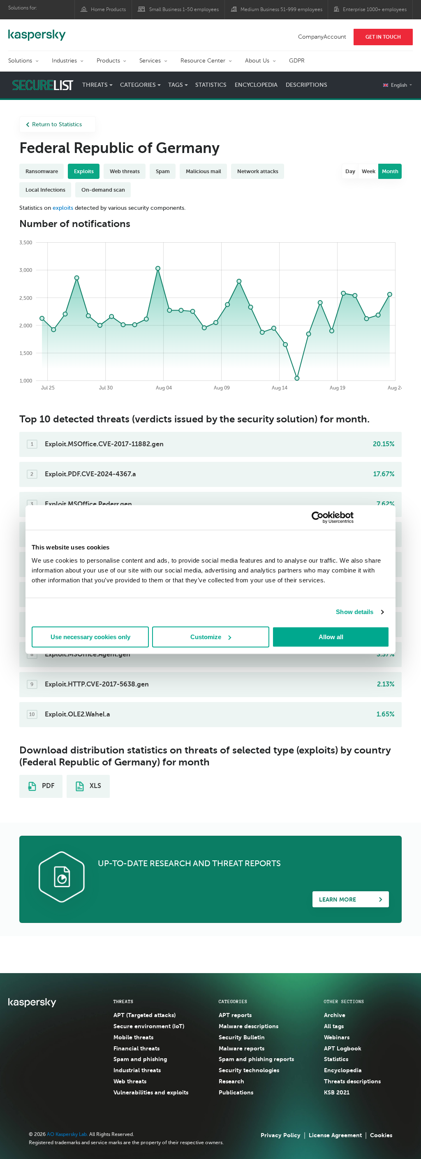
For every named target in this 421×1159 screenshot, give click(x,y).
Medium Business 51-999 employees (281, 9)
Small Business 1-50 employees (184, 9)
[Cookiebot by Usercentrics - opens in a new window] (318, 517)
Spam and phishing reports (256, 1059)
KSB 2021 (336, 1092)
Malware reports (241, 1048)
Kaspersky (37, 30)
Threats (123, 1001)
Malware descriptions (248, 1026)
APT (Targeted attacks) (144, 1015)
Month (390, 171)
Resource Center (202, 61)
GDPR (297, 61)
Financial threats (136, 1048)
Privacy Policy (281, 1135)
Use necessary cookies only (90, 636)
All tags (334, 1026)
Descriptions (306, 85)
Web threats (129, 1081)
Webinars (336, 1037)
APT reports (235, 1015)
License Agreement (335, 1135)
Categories (233, 1001)
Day (350, 171)
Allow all (331, 636)
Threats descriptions (352, 1081)
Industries (64, 61)
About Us (257, 61)
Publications (236, 1092)
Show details (354, 611)
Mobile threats (133, 1037)
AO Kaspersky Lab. (67, 1134)
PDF (47, 786)
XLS (94, 786)
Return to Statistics (57, 124)
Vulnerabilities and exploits (150, 1092)
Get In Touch (383, 37)
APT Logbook (342, 1048)
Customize (205, 636)
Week (368, 171)
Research (231, 1081)
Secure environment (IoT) (148, 1026)
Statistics (211, 85)
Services (150, 61)
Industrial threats (137, 1070)
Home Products (108, 9)
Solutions (20, 61)
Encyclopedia (256, 85)
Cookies (381, 1135)
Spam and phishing (140, 1059)
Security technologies (249, 1070)
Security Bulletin (242, 1037)
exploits (63, 208)
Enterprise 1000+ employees (375, 9)
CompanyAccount (322, 37)
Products (108, 61)
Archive (334, 1015)
